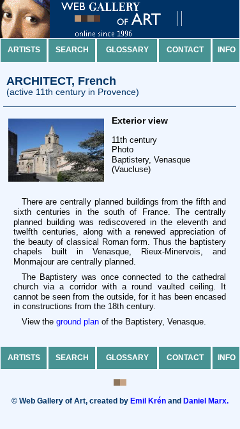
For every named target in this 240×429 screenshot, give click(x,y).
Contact (185, 49)
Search (72, 49)
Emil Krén (148, 400)
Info (227, 49)
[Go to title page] (102, 35)
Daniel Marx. (206, 400)
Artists (24, 49)
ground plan (77, 321)
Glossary (127, 49)
